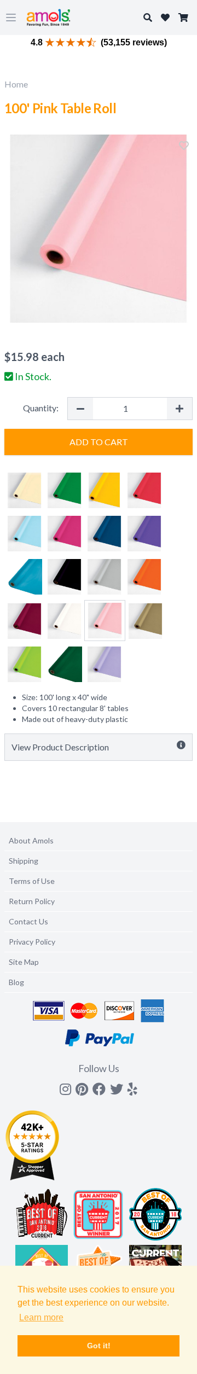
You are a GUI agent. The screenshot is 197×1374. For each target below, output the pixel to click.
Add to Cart (98, 441)
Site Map (24, 962)
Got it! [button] (99, 1345)
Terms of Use (32, 881)
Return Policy (32, 901)
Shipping (23, 860)
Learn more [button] (41, 1317)
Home (16, 84)
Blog (16, 982)
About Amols (31, 840)
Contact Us (28, 921)
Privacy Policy (32, 941)
